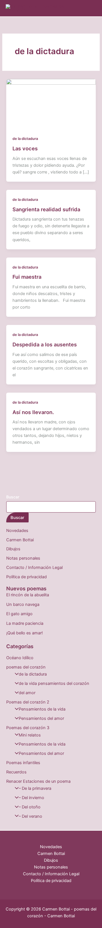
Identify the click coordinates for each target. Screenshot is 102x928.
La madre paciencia (24, 623)
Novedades (17, 530)
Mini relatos (30, 735)
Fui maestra (26, 277)
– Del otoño (30, 807)
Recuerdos (16, 772)
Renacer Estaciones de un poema (38, 781)
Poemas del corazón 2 (27, 702)
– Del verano (30, 816)
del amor (27, 692)
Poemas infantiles (23, 762)
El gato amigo (19, 613)
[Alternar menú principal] (90, 8)
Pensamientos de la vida (42, 709)
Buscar (12, 496)
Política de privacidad (26, 576)
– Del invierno (31, 797)
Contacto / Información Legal (34, 567)
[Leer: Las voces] (50, 103)
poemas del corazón (26, 667)
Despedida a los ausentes (44, 344)
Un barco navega (22, 604)
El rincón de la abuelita (27, 594)
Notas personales (23, 558)
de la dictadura (25, 139)
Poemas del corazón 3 (27, 727)
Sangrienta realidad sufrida (46, 209)
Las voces (25, 148)
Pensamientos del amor (41, 718)
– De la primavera (35, 788)
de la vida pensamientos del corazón (54, 683)
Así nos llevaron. (33, 412)
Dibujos (13, 548)
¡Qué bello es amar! (24, 632)
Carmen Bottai (20, 539)
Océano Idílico (19, 657)
